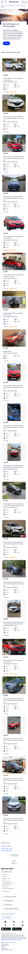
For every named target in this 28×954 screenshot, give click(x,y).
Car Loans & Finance (10, 5)
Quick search (8, 904)
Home (2, 5)
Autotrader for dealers (11, 909)
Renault (23, 5)
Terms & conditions (6, 885)
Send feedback (7, 917)
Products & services (10, 896)
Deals (18, 5)
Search (26, 2)
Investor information (6, 881)
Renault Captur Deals (6, 848)
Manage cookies (5, 891)
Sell (5, 2)
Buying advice (9, 900)
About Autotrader (6, 878)
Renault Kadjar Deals (6, 850)
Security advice (5, 874)
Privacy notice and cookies (8, 883)
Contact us (4, 876)
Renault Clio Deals (6, 846)
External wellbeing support (8, 888)
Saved (22, 2)
